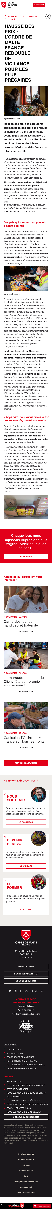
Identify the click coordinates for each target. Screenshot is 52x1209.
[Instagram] (15, 991)
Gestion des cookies (26, 1192)
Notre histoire (15, 1053)
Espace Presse (26, 1170)
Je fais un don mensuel (43, 1206)
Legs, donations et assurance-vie (26, 1085)
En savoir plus (26, 631)
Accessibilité (26, 1187)
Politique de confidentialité (26, 1181)
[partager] (48, 16)
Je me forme (26, 910)
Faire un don (39, 5)
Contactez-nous (26, 966)
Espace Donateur (26, 1159)
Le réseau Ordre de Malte (21, 1068)
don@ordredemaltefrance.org (27, 1013)
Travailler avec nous (19, 1108)
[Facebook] (20, 991)
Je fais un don (26, 822)
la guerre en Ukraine (16, 195)
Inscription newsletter (26, 974)
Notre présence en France (22, 1061)
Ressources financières (20, 1057)
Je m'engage (26, 866)
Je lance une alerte (26, 981)
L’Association (14, 1049)
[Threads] (42, 991)
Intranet (26, 1165)
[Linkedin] (26, 991)
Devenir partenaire (18, 1089)
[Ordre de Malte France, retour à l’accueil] (9, 5)
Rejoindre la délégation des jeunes (27, 1104)
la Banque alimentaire (35, 377)
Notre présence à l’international (26, 1064)
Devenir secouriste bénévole (23, 1100)
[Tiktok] (36, 991)
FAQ (26, 1176)
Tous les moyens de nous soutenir (26, 1093)
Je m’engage (13, 1096)
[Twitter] (10, 991)
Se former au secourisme (26, 1117)
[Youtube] (31, 991)
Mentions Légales (26, 1154)
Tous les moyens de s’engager (24, 1112)
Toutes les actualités (26, 763)
